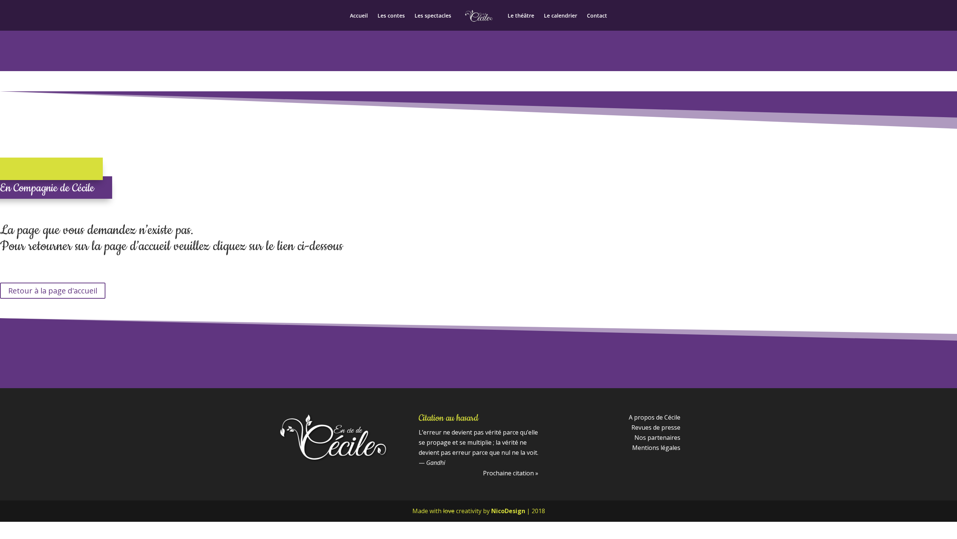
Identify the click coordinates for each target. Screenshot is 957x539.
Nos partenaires (657, 437)
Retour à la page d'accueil (52, 291)
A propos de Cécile (654, 417)
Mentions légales (656, 448)
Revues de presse (655, 427)
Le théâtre (521, 16)
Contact (597, 16)
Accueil (359, 16)
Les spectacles (433, 16)
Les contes (391, 16)
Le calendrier (560, 16)
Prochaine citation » (510, 473)
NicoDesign (508, 511)
